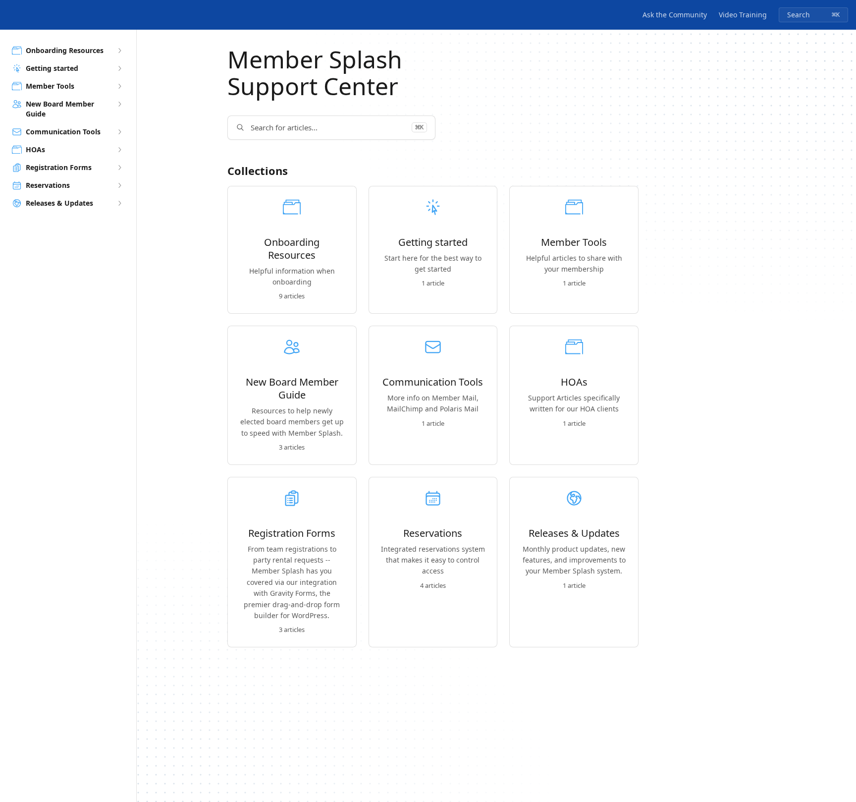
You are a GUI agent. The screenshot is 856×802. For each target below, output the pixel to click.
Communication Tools (432, 382)
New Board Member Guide (292, 388)
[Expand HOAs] (119, 150)
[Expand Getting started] (119, 68)
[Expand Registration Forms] (119, 167)
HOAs (574, 382)
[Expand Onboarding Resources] (119, 50)
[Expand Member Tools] (119, 86)
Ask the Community (674, 14)
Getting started (433, 242)
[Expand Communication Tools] (119, 132)
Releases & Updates (574, 533)
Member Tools (574, 242)
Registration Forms (291, 533)
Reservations (432, 533)
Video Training (743, 14)
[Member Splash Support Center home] (10, 15)
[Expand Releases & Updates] (119, 203)
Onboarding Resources (292, 249)
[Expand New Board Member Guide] (119, 104)
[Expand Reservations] (119, 185)
